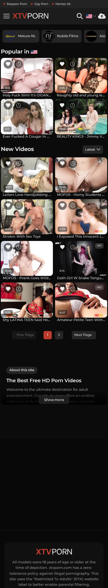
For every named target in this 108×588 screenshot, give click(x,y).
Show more (54, 400)
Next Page (83, 335)
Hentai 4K (63, 4)
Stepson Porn (17, 4)
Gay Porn (41, 4)
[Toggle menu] (6, 16)
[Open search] (79, 16)
